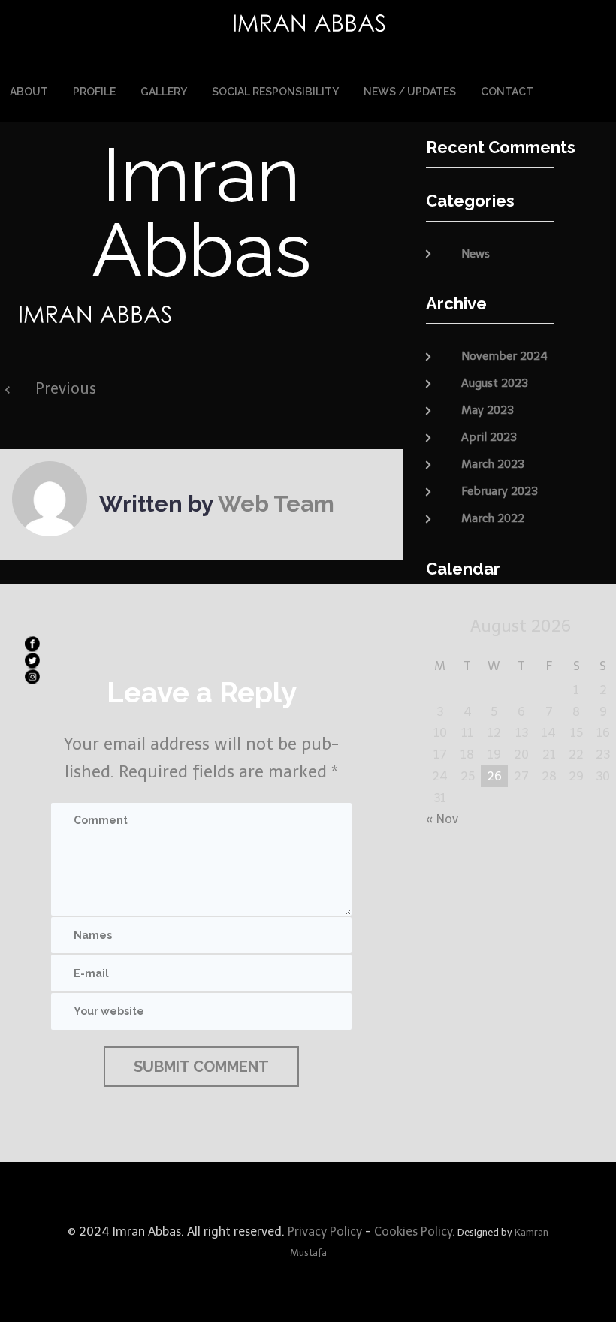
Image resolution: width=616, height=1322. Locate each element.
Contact (507, 92)
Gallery (163, 92)
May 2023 (487, 410)
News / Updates (410, 92)
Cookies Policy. (414, 1231)
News (475, 254)
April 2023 (489, 437)
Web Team (276, 503)
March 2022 (492, 518)
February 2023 (499, 491)
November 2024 (504, 356)
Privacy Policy (323, 1231)
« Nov (442, 819)
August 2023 (494, 383)
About (29, 92)
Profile (94, 92)
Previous (65, 388)
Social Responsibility (275, 92)
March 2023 (492, 464)
